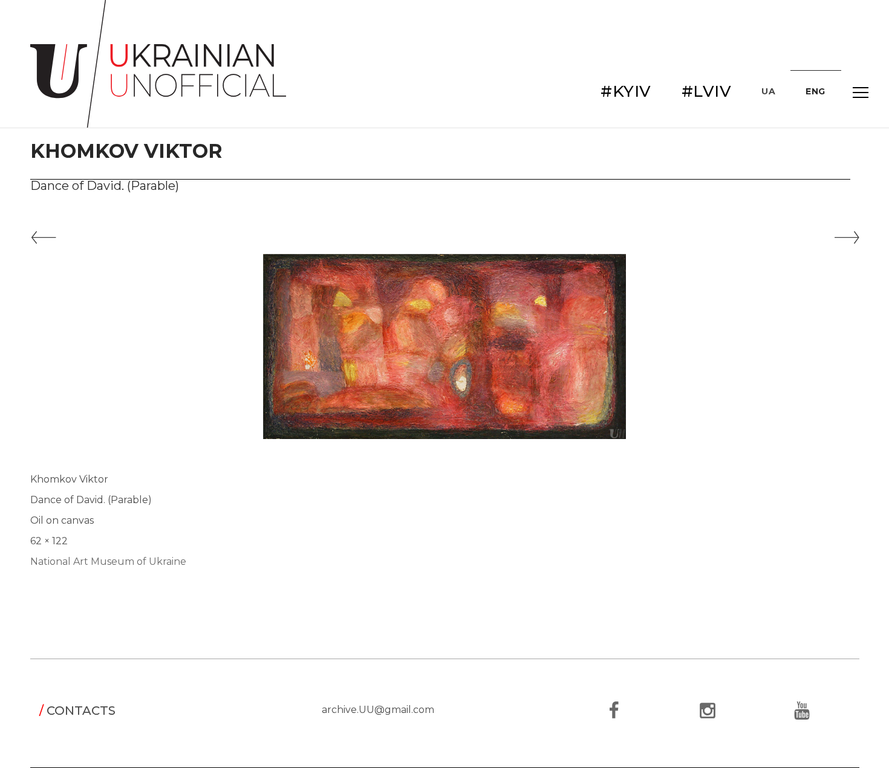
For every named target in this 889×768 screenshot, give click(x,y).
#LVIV (707, 91)
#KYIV (626, 91)
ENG (816, 91)
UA (768, 91)
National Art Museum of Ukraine (108, 561)
